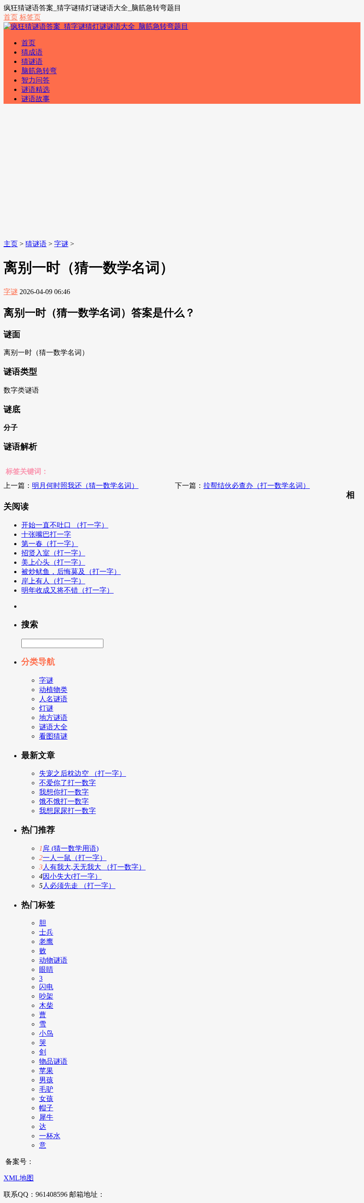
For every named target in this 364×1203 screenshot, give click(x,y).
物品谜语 (53, 1061)
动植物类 (53, 689)
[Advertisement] (182, 173)
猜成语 (32, 52)
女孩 (46, 1098)
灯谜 (46, 708)
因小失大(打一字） (72, 876)
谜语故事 (35, 98)
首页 (11, 17)
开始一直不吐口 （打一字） (64, 525)
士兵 (46, 932)
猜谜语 (32, 61)
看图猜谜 (53, 736)
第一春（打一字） (49, 543)
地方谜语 (53, 717)
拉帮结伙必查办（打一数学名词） (256, 485)
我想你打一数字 (64, 792)
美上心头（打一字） (53, 562)
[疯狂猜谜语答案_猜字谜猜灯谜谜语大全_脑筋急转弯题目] (96, 26)
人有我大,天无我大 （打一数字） (94, 867)
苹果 (46, 1070)
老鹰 (46, 941)
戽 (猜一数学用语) (71, 848)
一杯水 (49, 1136)
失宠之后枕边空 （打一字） (82, 773)
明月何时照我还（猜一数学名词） (85, 485)
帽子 (46, 1108)
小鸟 (46, 1033)
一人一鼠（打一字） (75, 857)
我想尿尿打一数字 (67, 810)
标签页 (30, 17)
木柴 (46, 1005)
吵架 (46, 996)
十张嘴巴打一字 (46, 534)
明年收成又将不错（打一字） (67, 590)
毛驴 (46, 1089)
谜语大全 (53, 727)
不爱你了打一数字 (67, 782)
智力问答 (35, 80)
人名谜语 (53, 699)
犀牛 (46, 1117)
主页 (11, 244)
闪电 (46, 987)
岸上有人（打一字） (53, 581)
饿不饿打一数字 (64, 801)
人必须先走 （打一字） (79, 885)
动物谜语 (53, 960)
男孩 (46, 1080)
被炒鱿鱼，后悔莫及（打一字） (71, 571)
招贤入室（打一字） (53, 553)
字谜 (61, 244)
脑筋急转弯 (39, 71)
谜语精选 (35, 89)
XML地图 (19, 1178)
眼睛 (46, 969)
